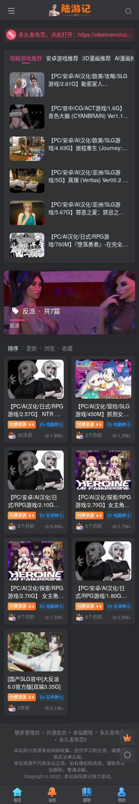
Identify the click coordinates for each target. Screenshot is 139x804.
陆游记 (85, 776)
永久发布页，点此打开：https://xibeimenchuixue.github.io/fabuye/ (76, 34)
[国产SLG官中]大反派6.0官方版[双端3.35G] (34, 682)
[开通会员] (127, 737)
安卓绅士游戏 (58, 515)
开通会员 (56, 732)
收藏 (67, 348)
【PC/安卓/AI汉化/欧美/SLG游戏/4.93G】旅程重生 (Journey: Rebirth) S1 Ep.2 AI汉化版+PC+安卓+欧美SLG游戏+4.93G (87, 151)
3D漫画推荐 (96, 58)
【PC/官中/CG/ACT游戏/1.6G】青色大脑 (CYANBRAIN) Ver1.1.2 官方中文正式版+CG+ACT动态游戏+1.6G (88, 119)
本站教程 (83, 732)
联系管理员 (27, 732)
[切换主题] (127, 755)
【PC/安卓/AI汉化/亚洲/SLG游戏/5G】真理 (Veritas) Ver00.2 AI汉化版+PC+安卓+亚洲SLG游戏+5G (88, 183)
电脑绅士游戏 (58, 424)
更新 (31, 348)
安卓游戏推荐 (62, 58)
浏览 (49, 348)
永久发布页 (112, 732)
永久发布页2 (73, 739)
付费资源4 (22, 424)
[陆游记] (70, 9)
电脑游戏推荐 (26, 58)
